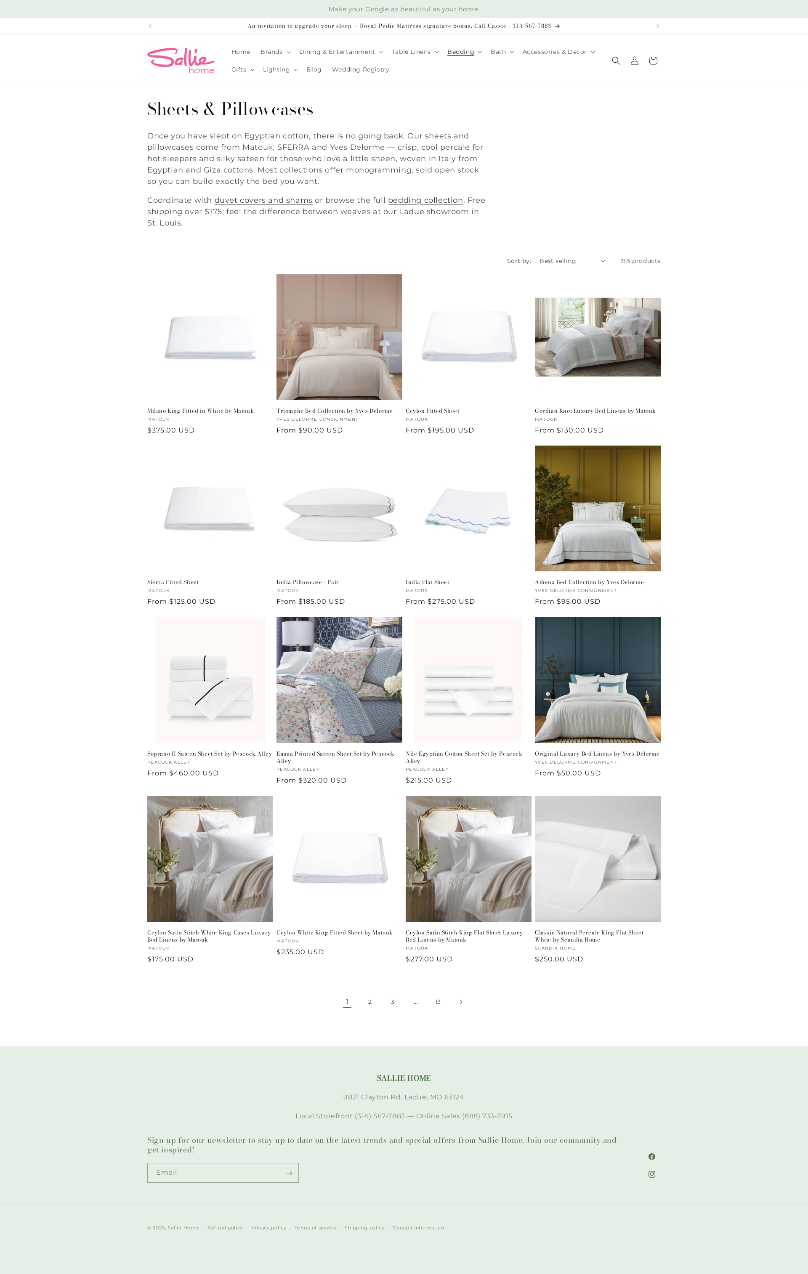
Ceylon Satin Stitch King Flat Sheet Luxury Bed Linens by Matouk (464, 936)
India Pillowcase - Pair (307, 582)
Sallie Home (183, 1228)
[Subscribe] (289, 1173)
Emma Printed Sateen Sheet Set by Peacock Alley (335, 757)
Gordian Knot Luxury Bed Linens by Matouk (595, 410)
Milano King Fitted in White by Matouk (200, 410)
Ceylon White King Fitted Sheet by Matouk (334, 932)
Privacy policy (269, 1227)
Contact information (418, 1227)
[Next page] (461, 1002)
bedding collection (425, 200)
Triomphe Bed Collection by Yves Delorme (334, 410)
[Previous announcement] (150, 26)
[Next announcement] (658, 26)
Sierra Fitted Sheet (173, 582)
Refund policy (225, 1227)
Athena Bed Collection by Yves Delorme (589, 582)
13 (438, 1001)
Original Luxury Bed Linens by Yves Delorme (597, 753)
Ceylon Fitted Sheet (432, 410)
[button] (274, 52)
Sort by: (519, 261)
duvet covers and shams (264, 200)
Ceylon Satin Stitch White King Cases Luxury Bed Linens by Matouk (209, 936)
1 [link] (347, 1001)
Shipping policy (365, 1227)
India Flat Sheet (427, 582)
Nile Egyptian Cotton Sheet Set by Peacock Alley (464, 757)
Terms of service (315, 1227)
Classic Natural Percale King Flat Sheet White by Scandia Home (589, 936)
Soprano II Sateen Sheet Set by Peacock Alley (209, 753)
